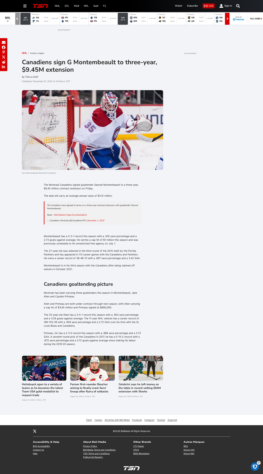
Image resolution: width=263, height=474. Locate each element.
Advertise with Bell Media (117, 420)
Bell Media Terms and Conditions (99, 450)
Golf (95, 6)
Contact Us (38, 450)
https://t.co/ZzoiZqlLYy (76, 214)
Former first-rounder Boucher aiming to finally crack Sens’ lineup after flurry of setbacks (89, 388)
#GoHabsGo (60, 214)
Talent (89, 420)
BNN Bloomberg (141, 453)
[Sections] (25, 6)
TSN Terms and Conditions (96, 453)
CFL (67, 6)
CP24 (136, 450)
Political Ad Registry (93, 457)
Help (35, 453)
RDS (186, 446)
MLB (76, 6)
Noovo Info (189, 450)
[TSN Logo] (40, 6)
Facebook (137, 420)
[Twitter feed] (35, 431)
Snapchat (172, 420)
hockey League (37, 53)
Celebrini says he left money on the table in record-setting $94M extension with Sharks (140, 388)
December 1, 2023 (95, 220)
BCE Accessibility (41, 446)
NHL (57, 6)
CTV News (138, 446)
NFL (86, 6)
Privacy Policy (90, 446)
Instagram (149, 420)
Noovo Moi (189, 453)
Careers (98, 420)
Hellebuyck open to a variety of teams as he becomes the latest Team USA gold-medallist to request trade (42, 390)
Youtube (161, 420)
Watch (178, 5)
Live (211, 5)
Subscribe (192, 5)
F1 (104, 6)
